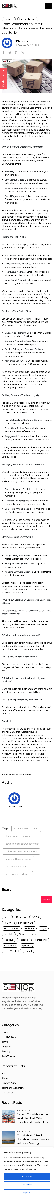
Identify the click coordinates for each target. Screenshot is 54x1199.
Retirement (10, 945)
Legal (43, 928)
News (22, 934)
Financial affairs (28, 19)
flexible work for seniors (18, 836)
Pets (33, 934)
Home (5, 1073)
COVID (35, 917)
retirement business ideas (18, 859)
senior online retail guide (18, 874)
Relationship (40, 939)
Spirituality (27, 945)
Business (8, 19)
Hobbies (29, 928)
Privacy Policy (9, 1083)
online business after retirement (21, 851)
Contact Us (8, 1092)
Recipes (23, 939)
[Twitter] (10, 52)
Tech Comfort (11, 951)
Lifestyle (8, 934)
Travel (28, 951)
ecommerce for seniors (26, 828)
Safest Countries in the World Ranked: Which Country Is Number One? (33, 1118)
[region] (27, 1173)
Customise (27, 1184)
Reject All (27, 1192)
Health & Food (11, 928)
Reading (8, 939)
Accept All (27, 1176)
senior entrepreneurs (16, 866)
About (5, 1078)
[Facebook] (4, 52)
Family (7, 922)
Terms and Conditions (13, 1088)
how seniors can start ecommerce (23, 843)
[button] (48, 6)
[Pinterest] (16, 52)
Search (8, 889)
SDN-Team (15, 806)
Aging (7, 917)
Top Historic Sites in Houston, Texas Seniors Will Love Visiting (33, 1139)
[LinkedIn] (22, 52)
